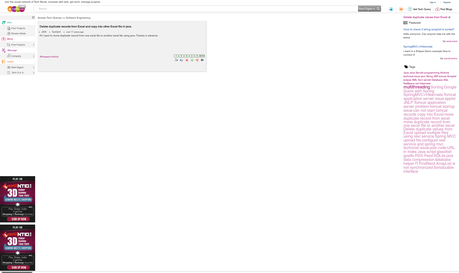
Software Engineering (78, 17)
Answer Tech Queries (50, 17)
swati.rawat (451, 41)
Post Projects (18, 28)
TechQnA (56, 32)
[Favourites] (186, 60)
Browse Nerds (18, 33)
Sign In (433, 2)
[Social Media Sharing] (197, 60)
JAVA (43, 32)
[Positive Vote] (176, 60)
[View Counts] (202, 60)
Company (16, 56)
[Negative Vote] (181, 60)
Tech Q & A (18, 72)
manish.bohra (450, 58)
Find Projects (18, 44)
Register (447, 2)
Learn (10, 61)
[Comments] (191, 60)
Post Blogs (446, 9)
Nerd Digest (17, 67)
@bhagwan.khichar (49, 56)
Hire (9, 22)
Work (10, 38)
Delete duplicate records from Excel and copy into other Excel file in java (85, 26)
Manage (12, 50)
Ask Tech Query (422, 9)
